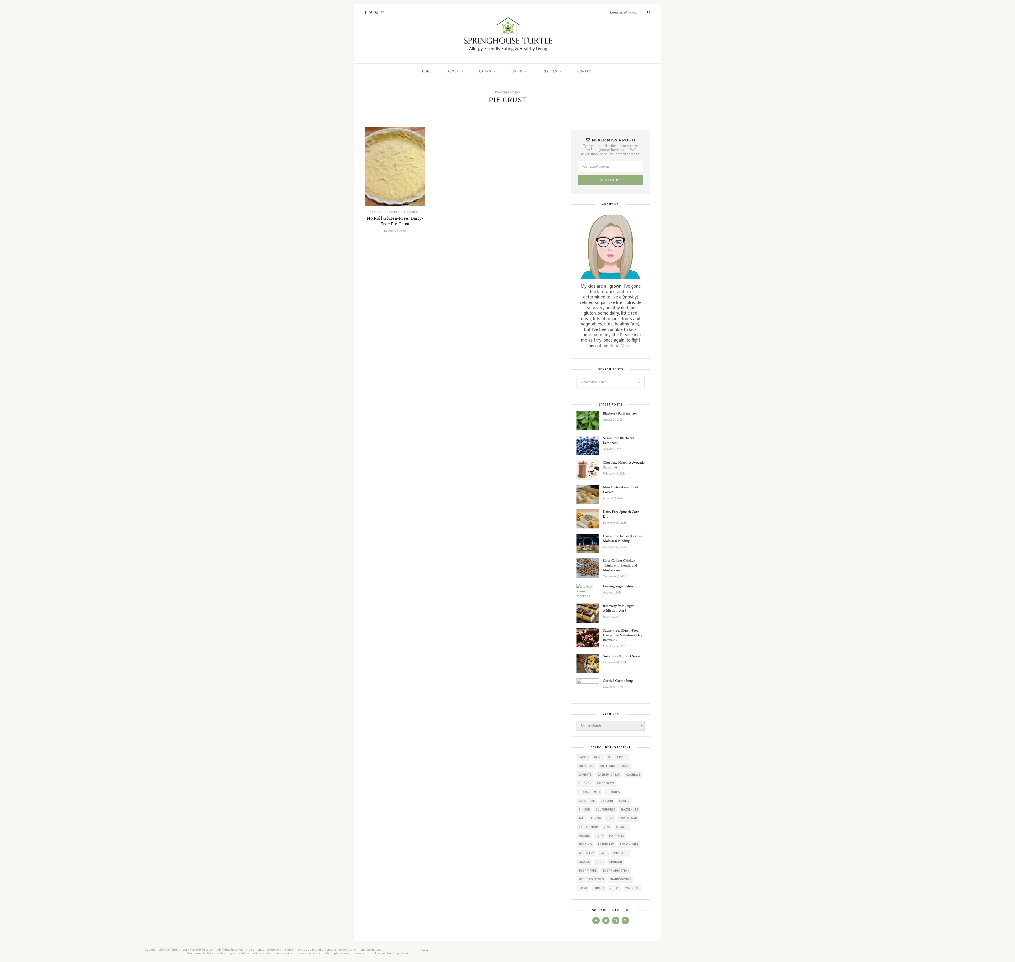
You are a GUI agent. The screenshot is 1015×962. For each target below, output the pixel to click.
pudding (585, 844)
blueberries (618, 757)
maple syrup (588, 827)
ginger (584, 809)
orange (622, 827)
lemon (596, 818)
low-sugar (628, 818)
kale (581, 818)
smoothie (621, 853)
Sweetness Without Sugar (621, 656)
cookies (613, 792)
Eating (485, 71)
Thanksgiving (621, 879)
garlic (624, 801)
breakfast (586, 766)
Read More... (622, 345)
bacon (583, 757)
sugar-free (587, 870)
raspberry (606, 844)
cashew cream (609, 774)
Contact (585, 71)
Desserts (392, 212)
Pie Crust (411, 212)
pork (599, 835)
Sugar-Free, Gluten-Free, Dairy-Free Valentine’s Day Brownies (622, 635)
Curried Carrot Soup (618, 680)
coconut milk (589, 792)
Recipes (550, 71)
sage (603, 853)
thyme (583, 888)
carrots (585, 774)
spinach (615, 862)
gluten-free (606, 809)
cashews (633, 774)
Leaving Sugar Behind (619, 586)
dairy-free (586, 801)
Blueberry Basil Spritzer (620, 413)
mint (607, 827)
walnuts (632, 888)
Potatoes (616, 835)
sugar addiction (616, 870)
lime (610, 818)
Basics (375, 212)
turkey (598, 888)
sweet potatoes (591, 879)
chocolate (606, 783)
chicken (585, 783)
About (453, 71)
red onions (629, 844)
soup (600, 862)
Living (516, 71)
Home (427, 71)
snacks (584, 862)
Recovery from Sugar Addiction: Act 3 (618, 608)
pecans (584, 835)
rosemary (586, 853)
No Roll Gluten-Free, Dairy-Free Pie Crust (395, 220)
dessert (607, 801)
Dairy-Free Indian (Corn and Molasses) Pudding (623, 538)
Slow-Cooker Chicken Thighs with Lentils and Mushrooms (620, 565)
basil (598, 757)
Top (423, 950)
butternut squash (615, 766)
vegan (615, 888)
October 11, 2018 (395, 231)
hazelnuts (629, 809)
